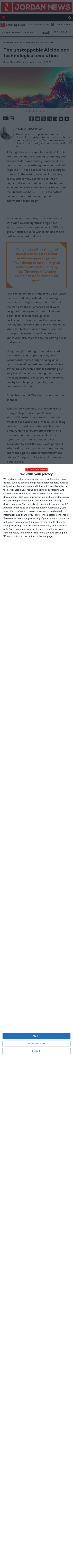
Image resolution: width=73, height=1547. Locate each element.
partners (21, 479)
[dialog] (36, 1005)
